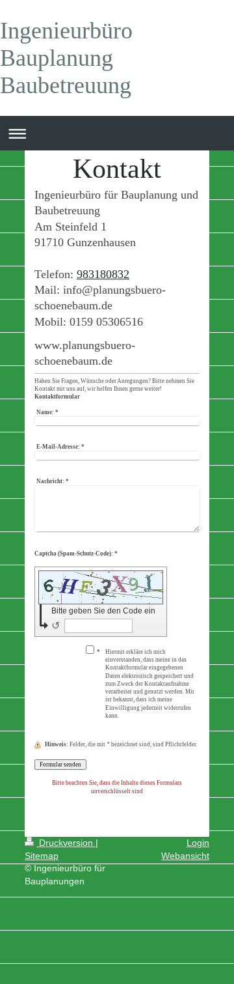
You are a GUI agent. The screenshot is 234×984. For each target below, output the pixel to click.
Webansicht (185, 855)
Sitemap (41, 855)
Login (198, 842)
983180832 (103, 274)
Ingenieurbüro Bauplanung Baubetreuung (66, 58)
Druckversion (66, 842)
